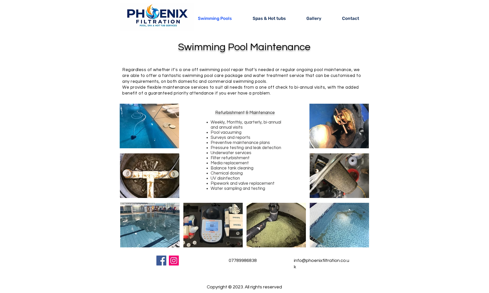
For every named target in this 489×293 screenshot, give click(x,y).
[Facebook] (161, 260)
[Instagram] (174, 260)
